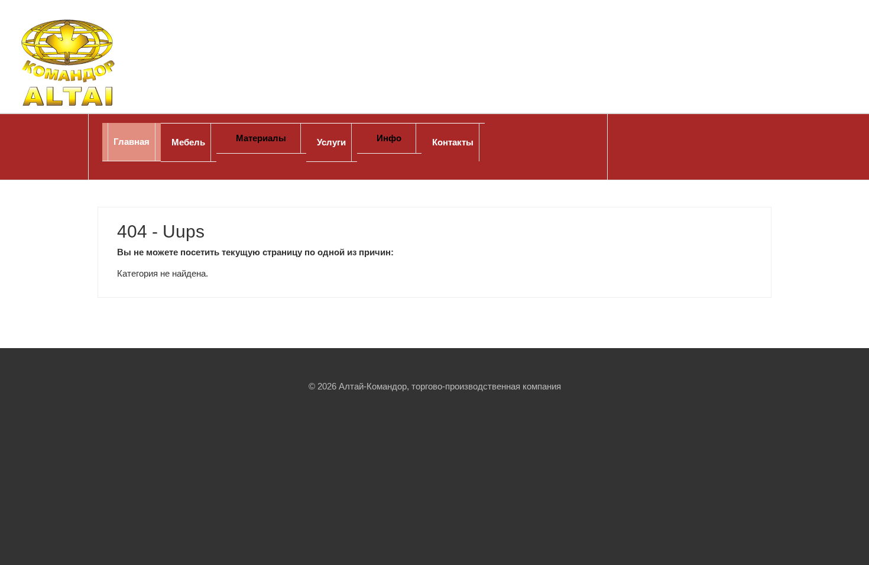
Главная (132, 142)
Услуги (331, 142)
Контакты (453, 142)
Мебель (188, 142)
